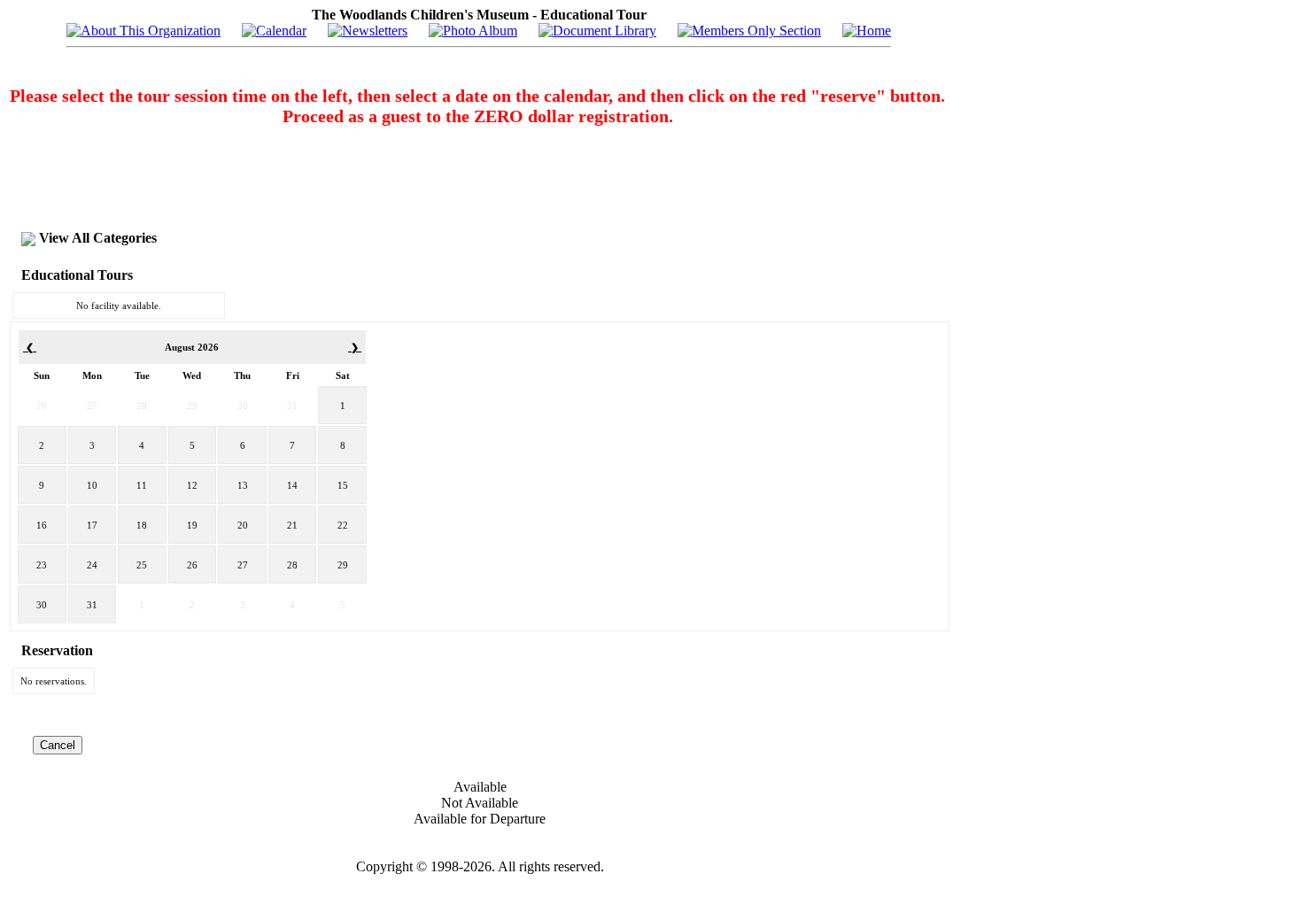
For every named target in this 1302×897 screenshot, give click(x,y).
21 (292, 525)
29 (192, 405)
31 (292, 405)
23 (41, 565)
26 (41, 405)
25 (141, 565)
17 (92, 525)
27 (92, 405)
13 (242, 485)
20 (242, 525)
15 (342, 485)
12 (192, 485)
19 (192, 525)
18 (141, 525)
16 (41, 525)
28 (141, 405)
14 (292, 485)
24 (92, 565)
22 (342, 525)
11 (141, 485)
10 (92, 485)
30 (242, 405)
